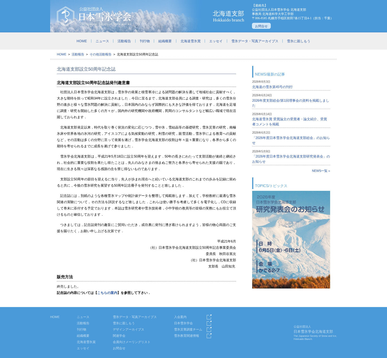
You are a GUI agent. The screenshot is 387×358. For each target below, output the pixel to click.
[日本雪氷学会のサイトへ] (94, 16)
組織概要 (165, 41)
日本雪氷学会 (183, 323)
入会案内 (180, 317)
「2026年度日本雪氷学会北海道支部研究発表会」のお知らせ (291, 158)
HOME (82, 41)
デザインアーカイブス (128, 329)
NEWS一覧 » (321, 171)
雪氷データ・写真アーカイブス (254, 41)
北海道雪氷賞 (191, 41)
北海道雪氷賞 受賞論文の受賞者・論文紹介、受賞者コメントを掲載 (289, 121)
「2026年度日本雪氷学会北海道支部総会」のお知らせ (291, 140)
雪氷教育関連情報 (186, 335)
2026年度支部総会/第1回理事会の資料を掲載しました (290, 103)
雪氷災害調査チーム (188, 329)
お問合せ (261, 26)
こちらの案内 (107, 293)
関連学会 (119, 335)
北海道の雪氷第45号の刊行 (272, 87)
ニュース (102, 41)
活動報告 (124, 41)
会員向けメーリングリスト (131, 342)
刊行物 (145, 41)
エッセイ (216, 41)
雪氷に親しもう (298, 41)
